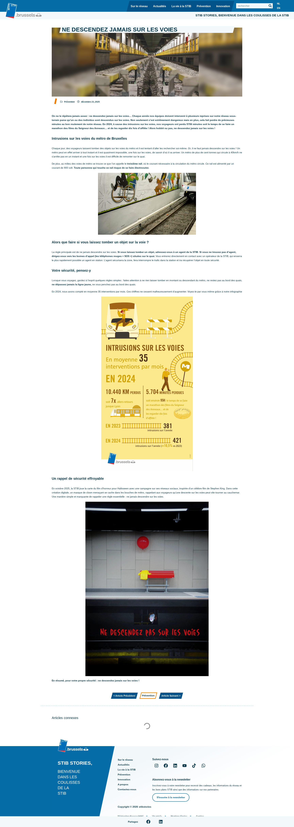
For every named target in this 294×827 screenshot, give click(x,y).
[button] (148, 821)
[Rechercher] (270, 5)
